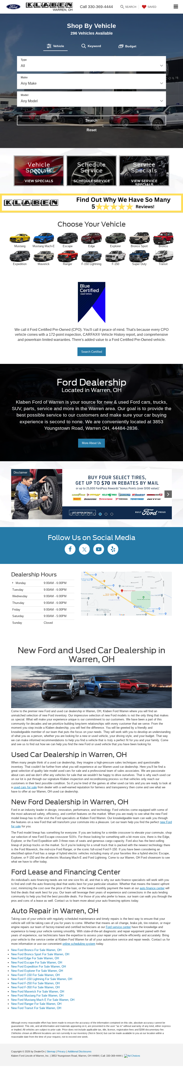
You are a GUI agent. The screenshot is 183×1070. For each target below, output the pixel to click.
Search (91, 120)
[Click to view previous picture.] (23, 494)
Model (24, 95)
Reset (91, 130)
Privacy (61, 1051)
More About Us (91, 443)
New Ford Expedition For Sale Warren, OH (38, 966)
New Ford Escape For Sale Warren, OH (36, 962)
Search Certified (91, 351)
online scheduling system (78, 943)
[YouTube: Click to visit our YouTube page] (98, 550)
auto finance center (152, 888)
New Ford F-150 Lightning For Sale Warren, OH (41, 979)
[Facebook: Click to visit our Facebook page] (70, 550)
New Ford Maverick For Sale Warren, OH (37, 991)
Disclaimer (20, 472)
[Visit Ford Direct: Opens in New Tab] (132, 1055)
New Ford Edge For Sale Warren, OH (35, 958)
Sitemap (51, 1051)
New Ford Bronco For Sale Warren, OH (36, 950)
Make (24, 77)
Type (24, 59)
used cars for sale (25, 787)
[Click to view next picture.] (160, 494)
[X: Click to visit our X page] (84, 550)
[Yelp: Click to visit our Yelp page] (113, 550)
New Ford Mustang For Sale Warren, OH (37, 995)
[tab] (55, 46)
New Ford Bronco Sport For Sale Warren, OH (40, 954)
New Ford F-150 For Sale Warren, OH (35, 975)
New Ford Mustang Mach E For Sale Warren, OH (42, 999)
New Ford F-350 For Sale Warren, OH (35, 987)
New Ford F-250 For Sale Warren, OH (35, 983)
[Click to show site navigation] (176, 7)
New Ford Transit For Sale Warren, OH (36, 1008)
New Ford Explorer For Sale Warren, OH (37, 970)
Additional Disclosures (80, 1051)
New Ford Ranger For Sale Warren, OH (36, 1003)
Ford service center (118, 927)
